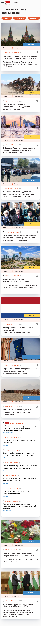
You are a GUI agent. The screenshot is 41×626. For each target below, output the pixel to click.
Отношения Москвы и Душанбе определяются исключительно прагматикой (17, 412)
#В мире (32, 92)
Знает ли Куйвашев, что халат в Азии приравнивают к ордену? (16, 492)
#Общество (31, 180)
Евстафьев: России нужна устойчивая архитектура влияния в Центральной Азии (20, 57)
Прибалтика (20, 18)
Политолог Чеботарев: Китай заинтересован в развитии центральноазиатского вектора (20, 286)
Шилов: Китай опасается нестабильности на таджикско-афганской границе (16, 106)
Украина (6, 18)
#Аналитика (7, 510)
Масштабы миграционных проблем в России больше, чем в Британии (19, 480)
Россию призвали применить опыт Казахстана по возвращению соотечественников (20, 467)
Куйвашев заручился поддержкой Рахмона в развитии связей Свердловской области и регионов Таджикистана (18, 606)
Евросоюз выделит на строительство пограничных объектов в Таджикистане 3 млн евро (20, 371)
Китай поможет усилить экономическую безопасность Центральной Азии (16, 280)
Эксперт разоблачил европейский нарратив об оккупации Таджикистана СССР (18, 330)
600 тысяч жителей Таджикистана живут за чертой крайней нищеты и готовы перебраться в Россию (18, 194)
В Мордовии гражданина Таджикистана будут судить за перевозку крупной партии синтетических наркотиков (20, 428)
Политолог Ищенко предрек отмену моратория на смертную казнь (20, 560)
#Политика (31, 44)
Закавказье (33, 18)
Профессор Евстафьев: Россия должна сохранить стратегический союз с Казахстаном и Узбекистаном (20, 64)
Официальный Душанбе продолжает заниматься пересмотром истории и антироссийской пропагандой (19, 237)
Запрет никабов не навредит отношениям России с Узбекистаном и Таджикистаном (18, 454)
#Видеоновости (8, 432)
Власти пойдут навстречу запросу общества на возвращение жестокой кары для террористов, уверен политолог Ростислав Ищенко (19, 554)
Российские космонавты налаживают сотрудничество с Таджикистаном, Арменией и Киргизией (20, 506)
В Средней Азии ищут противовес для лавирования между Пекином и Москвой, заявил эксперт (20, 150)
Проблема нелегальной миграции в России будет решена (19, 441)
